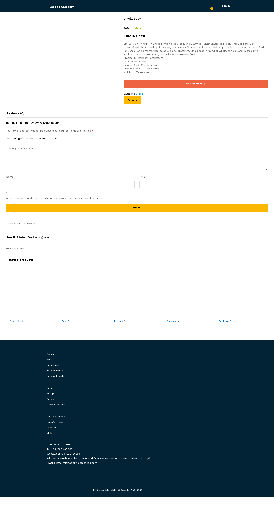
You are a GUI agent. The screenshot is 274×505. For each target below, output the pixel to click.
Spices (51, 353)
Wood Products (56, 404)
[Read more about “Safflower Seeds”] (238, 316)
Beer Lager (53, 365)
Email (144, 176)
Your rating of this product (22, 138)
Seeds (139, 93)
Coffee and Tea (56, 416)
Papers (51, 387)
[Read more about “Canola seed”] (185, 316)
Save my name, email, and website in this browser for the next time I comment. (55, 198)
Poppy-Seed (16, 321)
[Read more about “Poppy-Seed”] (28, 316)
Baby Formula (55, 370)
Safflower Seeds (228, 321)
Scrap (50, 393)
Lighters (52, 427)
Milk (49, 433)
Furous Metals (55, 375)
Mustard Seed (121, 321)
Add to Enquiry (195, 83)
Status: (127, 28)
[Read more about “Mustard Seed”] (133, 316)
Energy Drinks (55, 421)
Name (11, 176)
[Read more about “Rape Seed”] (81, 316)
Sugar (50, 359)
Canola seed (173, 321)
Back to (54, 6)
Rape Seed (67, 321)
